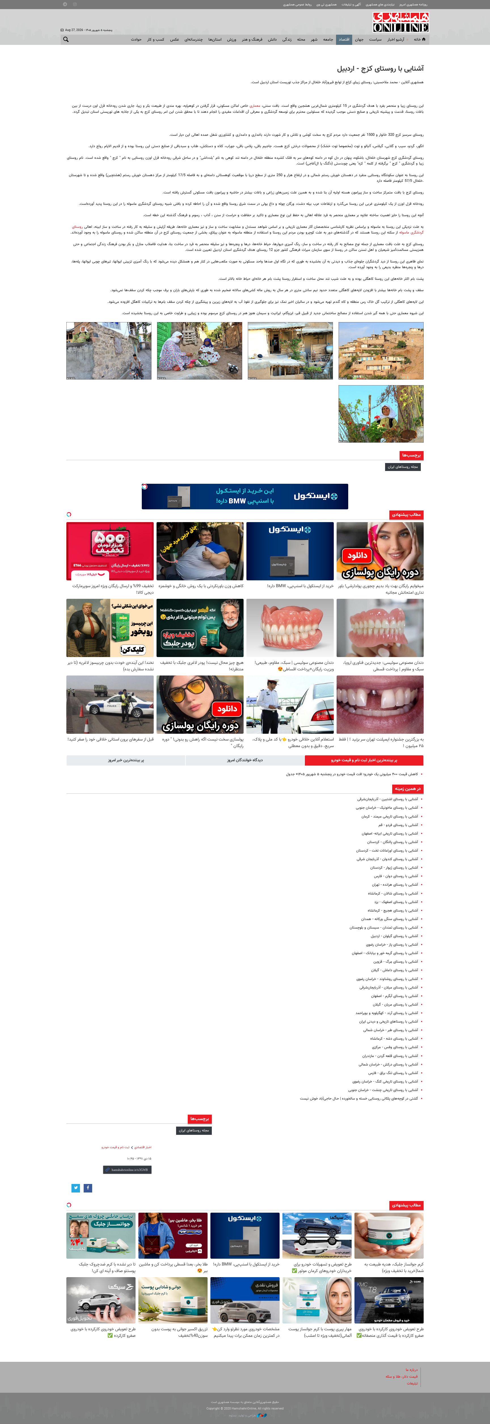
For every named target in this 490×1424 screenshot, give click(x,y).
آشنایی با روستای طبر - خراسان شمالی (390, 1030)
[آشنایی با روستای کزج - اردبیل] (381, 351)
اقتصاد (344, 40)
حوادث (136, 40)
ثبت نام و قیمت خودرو (116, 1147)
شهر (314, 40)
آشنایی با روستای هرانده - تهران (395, 885)
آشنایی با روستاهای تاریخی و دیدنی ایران (388, 1022)
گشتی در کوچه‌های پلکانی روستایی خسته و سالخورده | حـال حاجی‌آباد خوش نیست (359, 1099)
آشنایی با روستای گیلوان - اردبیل (394, 936)
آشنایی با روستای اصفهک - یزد (396, 902)
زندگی (287, 40)
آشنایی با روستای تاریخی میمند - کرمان (390, 817)
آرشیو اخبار (395, 40)
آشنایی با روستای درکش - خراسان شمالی (388, 1065)
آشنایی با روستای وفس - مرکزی (395, 1047)
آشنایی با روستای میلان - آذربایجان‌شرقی (389, 988)
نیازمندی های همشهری (380, 4)
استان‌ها (214, 40)
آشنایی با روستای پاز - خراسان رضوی (392, 945)
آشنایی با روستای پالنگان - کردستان (392, 842)
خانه (417, 40)
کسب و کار (155, 40)
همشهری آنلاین (398, 22)
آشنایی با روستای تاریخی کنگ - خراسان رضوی (385, 1082)
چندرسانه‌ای (194, 40)
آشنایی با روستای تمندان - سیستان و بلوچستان (384, 928)
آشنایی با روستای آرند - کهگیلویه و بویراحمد (387, 1013)
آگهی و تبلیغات (351, 4)
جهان (359, 40)
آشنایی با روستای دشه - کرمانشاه (394, 1039)
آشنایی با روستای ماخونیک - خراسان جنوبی (387, 808)
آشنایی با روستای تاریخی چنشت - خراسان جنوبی (383, 1090)
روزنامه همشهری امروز (413, 4)
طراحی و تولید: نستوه (243, 1415)
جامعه (328, 40)
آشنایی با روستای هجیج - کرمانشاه (393, 911)
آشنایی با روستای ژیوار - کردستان (394, 868)
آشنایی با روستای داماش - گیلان (394, 970)
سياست (375, 40)
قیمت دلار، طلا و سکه (402, 1377)
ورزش (231, 40)
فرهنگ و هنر (252, 40)
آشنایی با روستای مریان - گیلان (395, 1005)
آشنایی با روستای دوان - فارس (396, 876)
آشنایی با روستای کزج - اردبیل (380, 69)
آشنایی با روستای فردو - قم (398, 825)
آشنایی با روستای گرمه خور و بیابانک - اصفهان (385, 953)
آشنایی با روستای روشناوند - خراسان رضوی (387, 979)
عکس (174, 40)
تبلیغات (412, 1384)
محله (301, 40)
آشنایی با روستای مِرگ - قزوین (395, 962)
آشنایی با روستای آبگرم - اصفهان (394, 996)
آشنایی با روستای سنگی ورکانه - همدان (389, 919)
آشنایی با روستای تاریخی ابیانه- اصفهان (390, 834)
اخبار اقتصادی (142, 1147)
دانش (272, 40)
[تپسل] (144, 486)
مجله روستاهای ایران (403, 467)
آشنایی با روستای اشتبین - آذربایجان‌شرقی (387, 799)
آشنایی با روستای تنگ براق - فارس (393, 1073)
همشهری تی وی (326, 4)
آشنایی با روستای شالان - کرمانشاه (393, 893)
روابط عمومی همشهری (297, 4)
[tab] (364, 760)
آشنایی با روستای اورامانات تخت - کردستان (387, 851)
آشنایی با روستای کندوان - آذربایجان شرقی (387, 859)
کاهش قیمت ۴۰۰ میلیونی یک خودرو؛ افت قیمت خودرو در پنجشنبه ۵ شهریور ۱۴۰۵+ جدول (352, 774)
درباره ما (412, 1370)
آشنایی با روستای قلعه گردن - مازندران (390, 1056)
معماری (254, 106)
